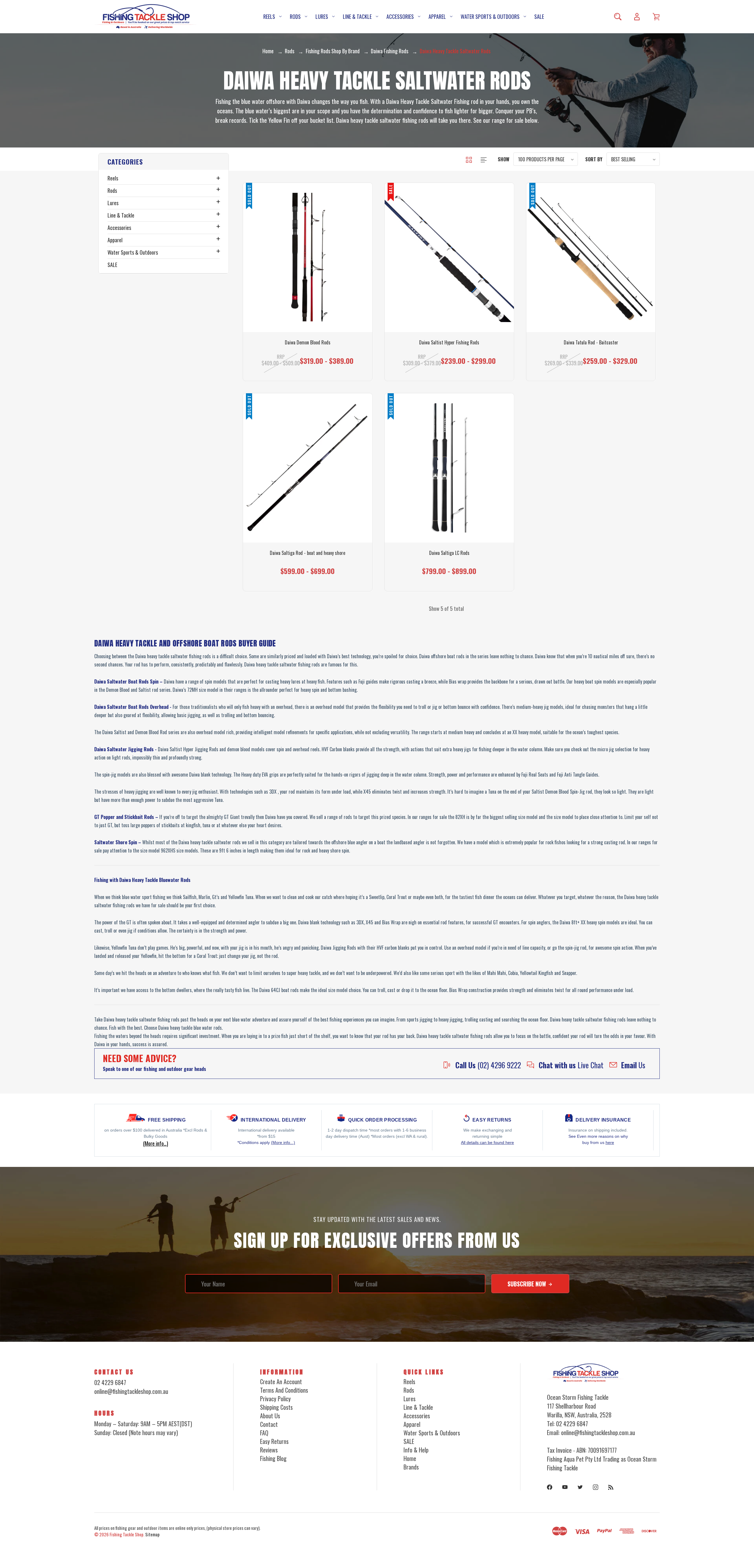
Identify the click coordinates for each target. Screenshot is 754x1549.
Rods (295, 16)
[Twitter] (580, 1487)
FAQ (264, 1432)
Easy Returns (274, 1441)
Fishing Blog (273, 1458)
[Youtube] (565, 1487)
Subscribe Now (527, 1283)
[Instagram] (595, 1487)
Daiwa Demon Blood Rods (307, 342)
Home (410, 1458)
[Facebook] (549, 1487)
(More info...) (283, 1142)
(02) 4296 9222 (488, 1064)
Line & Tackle (357, 16)
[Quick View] (307, 296)
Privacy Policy (275, 1398)
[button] (164, 161)
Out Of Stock (307, 356)
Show (503, 159)
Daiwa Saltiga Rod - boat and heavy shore (307, 553)
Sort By (593, 159)
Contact (269, 1424)
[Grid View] (469, 159)
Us (633, 1064)
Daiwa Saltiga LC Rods (449, 553)
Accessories (400, 16)
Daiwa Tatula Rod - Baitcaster (591, 342)
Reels (269, 16)
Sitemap (152, 1534)
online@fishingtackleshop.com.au (131, 1391)
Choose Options (449, 356)
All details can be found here (487, 1142)
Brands (411, 1466)
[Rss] (611, 1487)
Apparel (437, 16)
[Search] (617, 16)
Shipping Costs (276, 1407)
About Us (270, 1415)
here (610, 1142)
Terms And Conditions (284, 1390)
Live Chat (571, 1064)
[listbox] (545, 159)
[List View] (484, 159)
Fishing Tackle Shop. (127, 1534)
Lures (321, 16)
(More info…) (155, 1143)
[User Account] (637, 16)
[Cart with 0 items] (656, 16)
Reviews (269, 1449)
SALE (539, 16)
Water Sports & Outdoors (490, 16)
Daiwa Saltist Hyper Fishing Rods (449, 342)
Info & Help (416, 1449)
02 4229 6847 (110, 1382)
